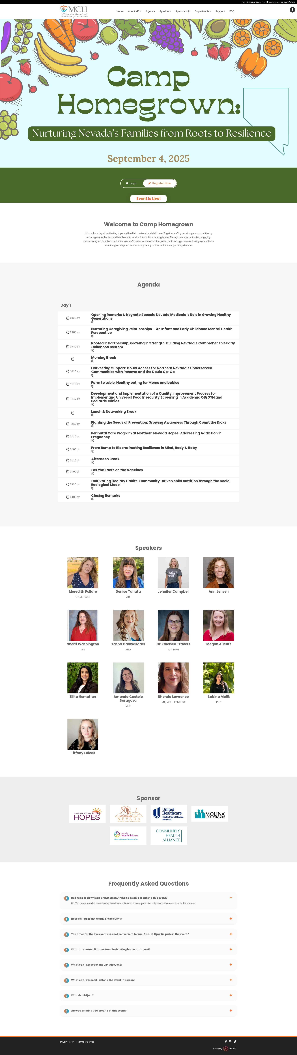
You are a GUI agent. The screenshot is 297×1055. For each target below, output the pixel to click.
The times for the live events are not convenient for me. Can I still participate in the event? (127, 934)
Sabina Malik (219, 697)
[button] (292, 10)
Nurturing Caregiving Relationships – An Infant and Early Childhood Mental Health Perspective (161, 331)
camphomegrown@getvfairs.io (281, 2)
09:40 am (75, 346)
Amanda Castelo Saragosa (128, 698)
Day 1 (65, 305)
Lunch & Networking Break (113, 412)
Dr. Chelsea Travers (173, 644)
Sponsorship (182, 11)
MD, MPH (173, 649)
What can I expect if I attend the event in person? (100, 980)
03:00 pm (75, 471)
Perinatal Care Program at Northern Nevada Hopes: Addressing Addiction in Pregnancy (156, 435)
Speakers (165, 11)
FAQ (231, 11)
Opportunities (203, 11)
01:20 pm (75, 436)
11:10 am (75, 384)
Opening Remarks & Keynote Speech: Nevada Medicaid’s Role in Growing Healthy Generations (161, 316)
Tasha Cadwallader (128, 644)
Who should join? (80, 995)
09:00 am (75, 332)
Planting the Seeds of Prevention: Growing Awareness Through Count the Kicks (158, 422)
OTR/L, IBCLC (82, 596)
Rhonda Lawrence (173, 697)
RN (83, 649)
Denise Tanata (128, 591)
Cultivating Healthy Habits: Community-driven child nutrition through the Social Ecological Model (160, 483)
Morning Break (103, 358)
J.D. (128, 596)
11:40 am (75, 398)
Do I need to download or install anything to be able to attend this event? (116, 898)
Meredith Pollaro (83, 591)
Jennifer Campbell (173, 591)
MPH (128, 705)
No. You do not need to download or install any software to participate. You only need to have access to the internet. (133, 903)
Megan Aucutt (218, 644)
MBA (128, 649)
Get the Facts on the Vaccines (117, 470)
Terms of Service (86, 1042)
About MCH (134, 11)
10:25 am (75, 371)
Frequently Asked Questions (148, 884)
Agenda (150, 11)
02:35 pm (75, 460)
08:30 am (75, 318)
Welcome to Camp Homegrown (148, 224)
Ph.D (218, 702)
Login (133, 183)
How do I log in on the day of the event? (94, 919)
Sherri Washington (83, 644)
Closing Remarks (105, 496)
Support (220, 11)
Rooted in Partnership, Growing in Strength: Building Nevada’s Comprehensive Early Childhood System (163, 345)
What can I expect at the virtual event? (94, 965)
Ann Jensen (219, 591)
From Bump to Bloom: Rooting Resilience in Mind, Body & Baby (144, 448)
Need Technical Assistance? (268, 2)
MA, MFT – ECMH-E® (173, 702)
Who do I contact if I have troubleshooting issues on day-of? (108, 949)
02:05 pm (75, 449)
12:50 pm (75, 423)
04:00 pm (75, 497)
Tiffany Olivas (83, 753)
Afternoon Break (105, 459)
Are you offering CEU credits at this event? (96, 1011)
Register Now (161, 183)
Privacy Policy (67, 1042)
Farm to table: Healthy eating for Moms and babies (135, 383)
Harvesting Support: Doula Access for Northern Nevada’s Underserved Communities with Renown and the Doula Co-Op (151, 370)
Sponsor (148, 798)
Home (119, 11)
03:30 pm (75, 484)
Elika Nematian (83, 697)
